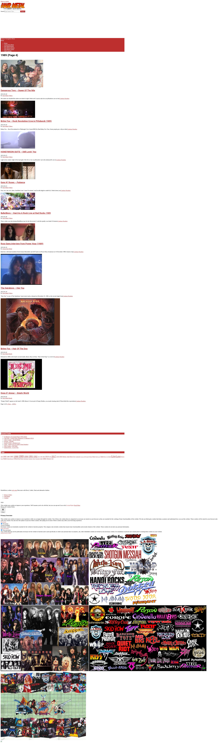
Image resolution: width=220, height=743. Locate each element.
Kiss (105, 456)
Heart (93, 456)
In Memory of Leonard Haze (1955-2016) (15, 436)
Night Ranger (10, 458)
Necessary (5, 524)
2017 (54, 456)
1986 (8, 456)
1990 (26, 456)
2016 (50, 456)
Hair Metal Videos (7, 95)
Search (2, 11)
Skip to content (5, 1)
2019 (60, 456)
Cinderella (78, 456)
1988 (16, 456)
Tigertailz (37, 458)
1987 (11, 456)
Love (118, 456)
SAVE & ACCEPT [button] (6, 533)
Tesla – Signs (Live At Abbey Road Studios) (16, 444)
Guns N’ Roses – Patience (13, 182)
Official (16, 459)
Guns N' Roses (89, 456)
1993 (39, 456)
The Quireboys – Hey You (12, 288)
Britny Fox (72, 456)
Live (113, 456)
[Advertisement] (62, 25)
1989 (21, 456)
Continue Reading (64, 98)
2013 (44, 456)
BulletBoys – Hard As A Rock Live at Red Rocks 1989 (26, 213)
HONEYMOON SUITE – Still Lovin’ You (18, 152)
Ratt (19, 458)
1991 (31, 456)
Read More (77, 505)
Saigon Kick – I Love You (11, 447)
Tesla (34, 458)
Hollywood (98, 456)
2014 (47, 456)
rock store (14, 490)
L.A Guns (108, 456)
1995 (41, 456)
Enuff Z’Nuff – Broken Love (12, 443)
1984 (2, 456)
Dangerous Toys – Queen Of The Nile (18, 90)
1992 (35, 456)
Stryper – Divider (9, 441)
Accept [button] (68, 505)
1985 (5, 456)
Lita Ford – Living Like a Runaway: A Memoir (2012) (19, 438)
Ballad (68, 456)
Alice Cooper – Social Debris (12, 440)
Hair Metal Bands (7, 354)
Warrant (49, 458)
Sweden (30, 458)
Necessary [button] (3, 522)
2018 (57, 456)
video (44, 459)
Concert (82, 456)
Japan (102, 456)
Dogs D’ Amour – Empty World (15, 393)
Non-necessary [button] (5, 528)
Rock (21, 458)
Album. (65, 456)
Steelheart (26, 458)
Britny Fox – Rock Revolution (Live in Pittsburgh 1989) (26, 121)
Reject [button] (72, 505)
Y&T (52, 458)
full (85, 456)
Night (5, 459)
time (41, 458)
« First (8, 404)
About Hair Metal (7, 249)
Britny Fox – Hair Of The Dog (14, 348)
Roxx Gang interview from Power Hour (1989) (22, 243)
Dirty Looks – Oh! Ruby (11, 446)
